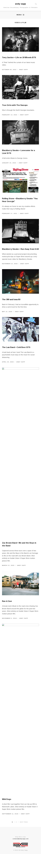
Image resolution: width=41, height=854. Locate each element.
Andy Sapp (23, 69)
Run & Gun (7, 601)
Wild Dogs (6, 799)
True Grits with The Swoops (15, 105)
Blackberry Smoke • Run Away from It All (20, 249)
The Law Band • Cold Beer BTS (16, 347)
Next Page (24, 822)
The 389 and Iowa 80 (11, 299)
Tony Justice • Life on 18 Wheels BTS (19, 57)
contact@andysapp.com (20, 838)
